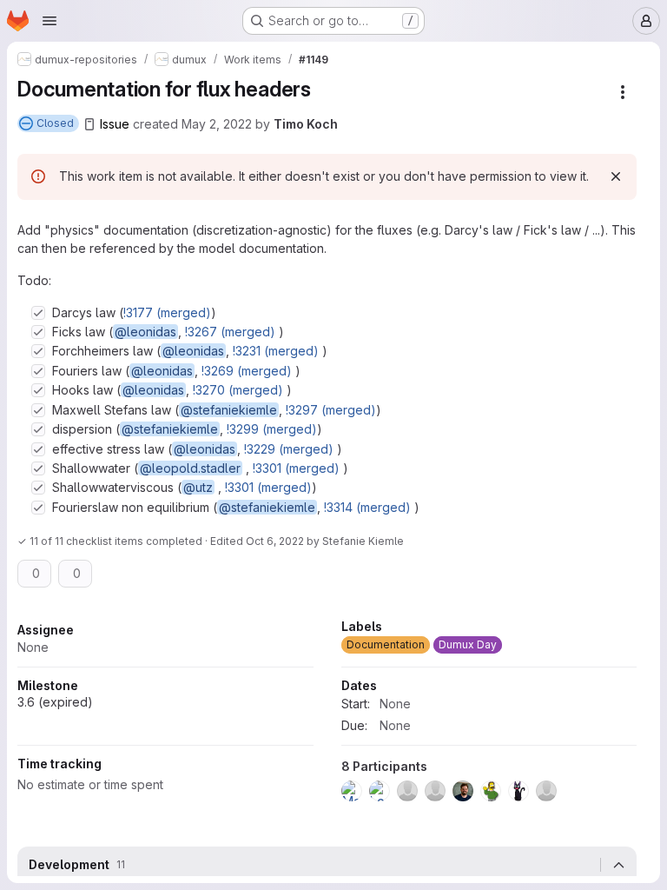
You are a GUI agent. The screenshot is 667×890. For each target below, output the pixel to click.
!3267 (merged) (230, 331)
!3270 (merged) (238, 389)
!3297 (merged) (331, 409)
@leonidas (145, 331)
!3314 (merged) (367, 507)
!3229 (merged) (289, 449)
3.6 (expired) (55, 701)
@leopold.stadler (190, 468)
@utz (198, 487)
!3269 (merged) (246, 370)
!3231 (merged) (276, 350)
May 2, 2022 (217, 123)
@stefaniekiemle (229, 409)
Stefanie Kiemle (363, 541)
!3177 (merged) (167, 312)
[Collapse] (618, 864)
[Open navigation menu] (49, 21)
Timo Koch (306, 123)
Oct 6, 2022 (275, 541)
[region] (327, 715)
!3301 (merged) (296, 468)
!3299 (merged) (272, 429)
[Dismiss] (615, 176)
